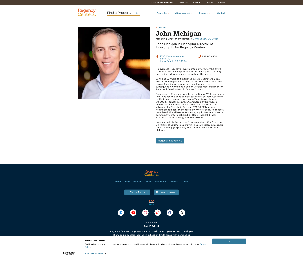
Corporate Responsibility (162, 2)
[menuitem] (158, 14)
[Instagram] (146, 212)
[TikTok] (158, 212)
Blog (127, 181)
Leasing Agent (167, 192)
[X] (182, 212)
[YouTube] (133, 212)
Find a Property (139, 192)
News (149, 181)
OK (229, 241)
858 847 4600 (209, 56)
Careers (221, 2)
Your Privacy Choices (94, 253)
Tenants (209, 2)
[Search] (137, 13)
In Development (182, 13)
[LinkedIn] (121, 212)
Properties (162, 13)
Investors (197, 2)
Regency (203, 13)
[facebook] (170, 212)
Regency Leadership (170, 140)
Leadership (183, 2)
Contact (221, 13)
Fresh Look (160, 181)
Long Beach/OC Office (205, 39)
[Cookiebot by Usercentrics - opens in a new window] (69, 253)
